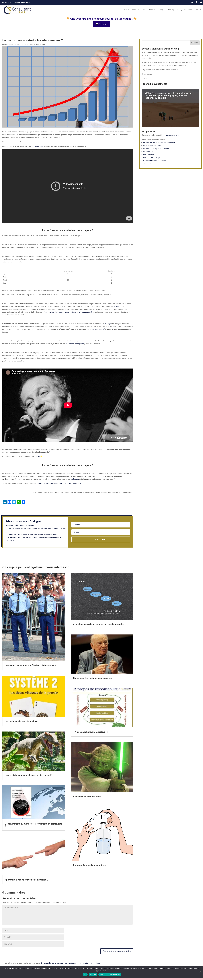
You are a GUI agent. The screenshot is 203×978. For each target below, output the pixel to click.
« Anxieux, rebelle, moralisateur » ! (90, 732)
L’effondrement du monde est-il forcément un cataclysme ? (33, 825)
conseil (37, 456)
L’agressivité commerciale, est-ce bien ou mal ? (29, 775)
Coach (144, 10)
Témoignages (173, 10)
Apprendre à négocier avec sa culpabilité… (26, 880)
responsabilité (99, 329)
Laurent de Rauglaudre (14, 44)
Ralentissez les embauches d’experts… (93, 678)
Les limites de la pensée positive (21, 721)
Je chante (147, 164)
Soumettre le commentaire (117, 951)
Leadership (40, 44)
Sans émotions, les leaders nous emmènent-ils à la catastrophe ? (67, 312)
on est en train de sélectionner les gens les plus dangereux (59, 483)
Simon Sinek (38, 146)
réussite (75, 479)
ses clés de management (75, 344)
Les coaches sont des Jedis (87, 797)
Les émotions (148, 155)
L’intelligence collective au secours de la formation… (99, 624)
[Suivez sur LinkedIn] (192, 2)
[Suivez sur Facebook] (196, 2)
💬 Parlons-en (101, 24)
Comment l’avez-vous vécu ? (154, 161)
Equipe (32, 44)
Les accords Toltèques (152, 158)
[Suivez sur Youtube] (201, 2)
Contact (198, 10)
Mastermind (148, 152)
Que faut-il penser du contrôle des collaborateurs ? (30, 665)
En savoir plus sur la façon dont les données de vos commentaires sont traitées (70, 963)
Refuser (93, 974)
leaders (117, 306)
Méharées (135, 10)
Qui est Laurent (186, 10)
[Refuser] (200, 972)
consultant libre (172, 135)
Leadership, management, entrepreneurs (159, 142)
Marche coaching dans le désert (156, 148)
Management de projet (152, 145)
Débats (26, 44)
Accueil (126, 10)
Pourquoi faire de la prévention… (89, 865)
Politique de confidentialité (110, 974)
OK (85, 974)
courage (108, 324)
